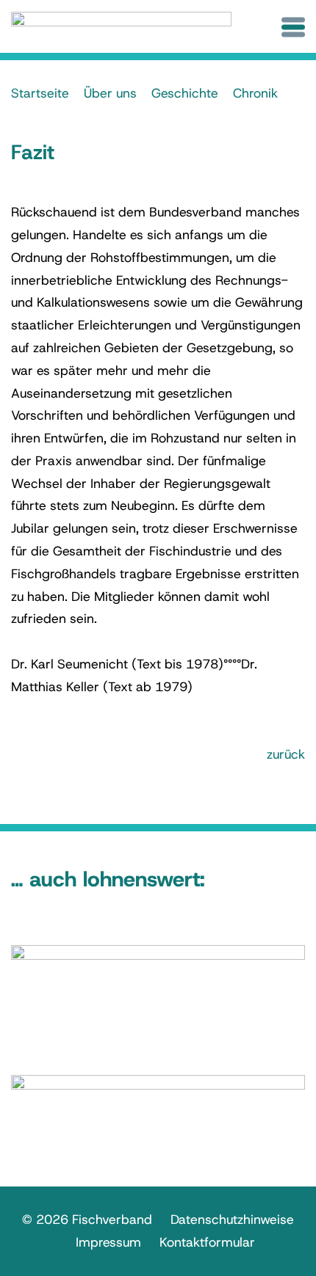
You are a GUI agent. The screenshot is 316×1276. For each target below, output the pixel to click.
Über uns (110, 93)
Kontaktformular (207, 1242)
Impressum (108, 1242)
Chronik (255, 93)
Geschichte (184, 93)
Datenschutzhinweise (232, 1219)
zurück (286, 754)
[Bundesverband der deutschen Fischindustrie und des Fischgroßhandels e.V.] (121, 28)
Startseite (40, 93)
